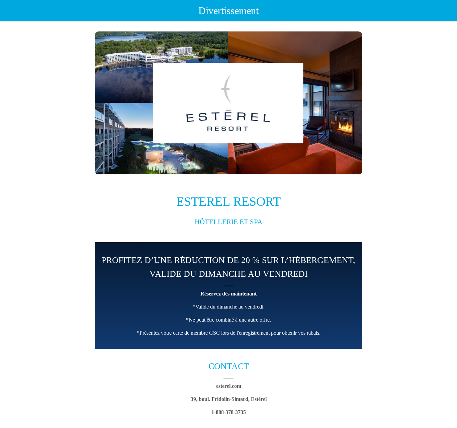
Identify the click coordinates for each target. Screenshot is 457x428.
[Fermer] (11, 11)
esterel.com (228, 386)
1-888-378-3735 (228, 412)
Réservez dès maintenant (228, 293)
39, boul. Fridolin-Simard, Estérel (229, 399)
